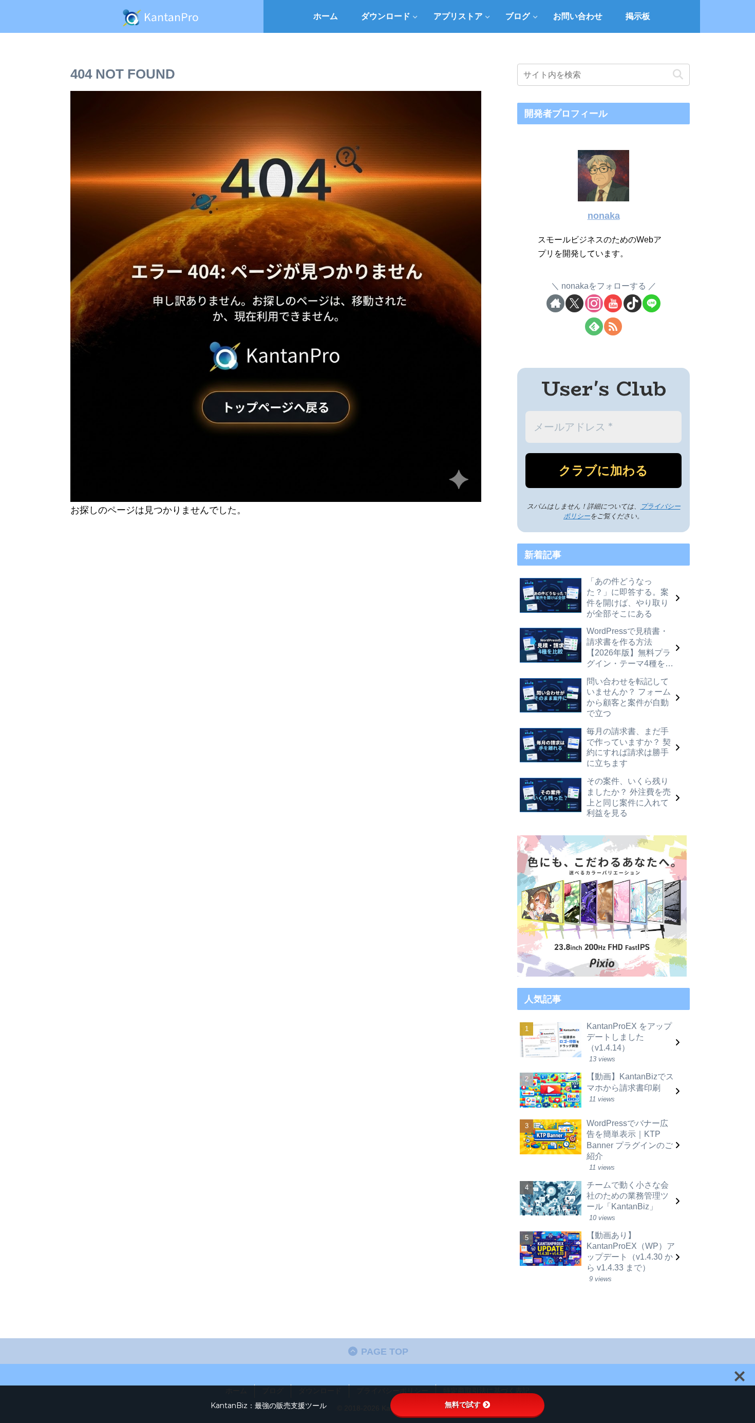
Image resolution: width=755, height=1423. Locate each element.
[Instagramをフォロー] (594, 303)
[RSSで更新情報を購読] (613, 326)
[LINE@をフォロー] (651, 303)
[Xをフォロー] (574, 303)
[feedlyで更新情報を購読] (594, 326)
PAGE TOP (383, 1351)
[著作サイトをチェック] (555, 303)
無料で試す (463, 1404)
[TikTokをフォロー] (632, 303)
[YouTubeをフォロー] (613, 303)
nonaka (604, 216)
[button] (677, 75)
